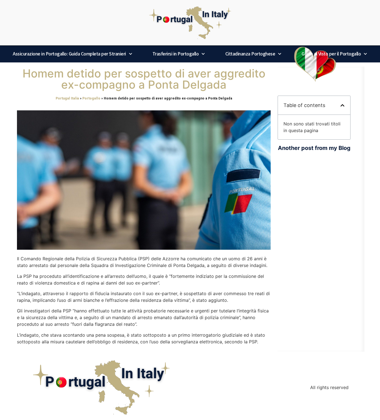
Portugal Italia (67, 98)
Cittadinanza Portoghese (250, 53)
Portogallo (91, 98)
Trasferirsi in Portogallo (175, 53)
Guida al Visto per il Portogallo (331, 53)
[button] (342, 105)
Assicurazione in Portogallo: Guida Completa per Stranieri (69, 53)
